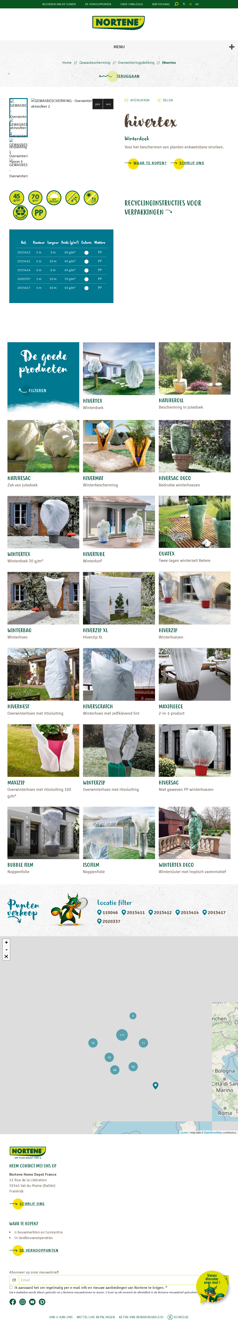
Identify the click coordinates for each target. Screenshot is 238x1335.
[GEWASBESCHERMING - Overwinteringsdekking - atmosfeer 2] (72, 103)
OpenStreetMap (213, 1132)
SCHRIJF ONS (191, 163)
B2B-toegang (161, 4)
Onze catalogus (131, 4)
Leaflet (184, 1132)
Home (67, 62)
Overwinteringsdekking (136, 62)
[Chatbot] (213, 1288)
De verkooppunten (98, 4)
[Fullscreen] (6, 956)
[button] (98, 104)
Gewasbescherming (94, 62)
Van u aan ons (61, 1317)
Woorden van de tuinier (59, 4)
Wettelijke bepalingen (96, 1317)
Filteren (37, 390)
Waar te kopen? (150, 163)
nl (190, 4)
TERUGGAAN (128, 76)
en (197, 4)
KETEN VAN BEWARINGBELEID (141, 1317)
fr (184, 4)
